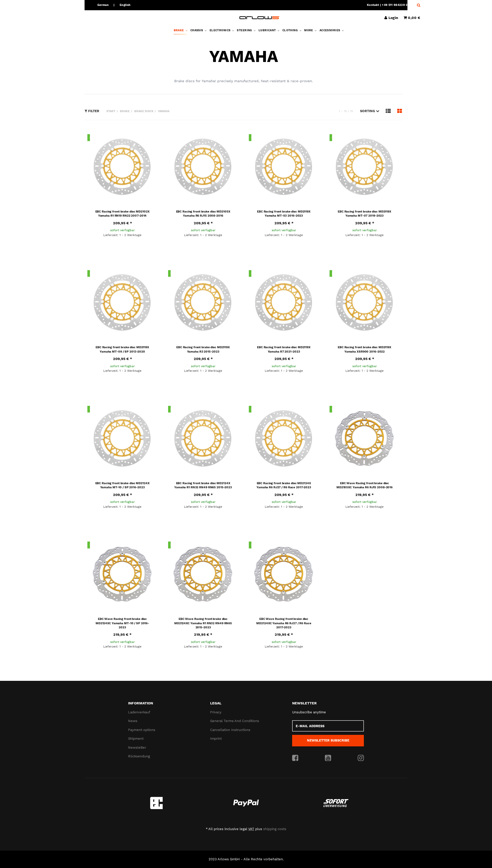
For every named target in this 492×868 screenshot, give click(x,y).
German (103, 5)
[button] (369, 111)
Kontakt (373, 5)
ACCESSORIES (330, 30)
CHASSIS (197, 30)
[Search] (417, 5)
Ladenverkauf (139, 712)
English (125, 5)
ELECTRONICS (220, 30)
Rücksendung (139, 756)
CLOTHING (290, 30)
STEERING (245, 30)
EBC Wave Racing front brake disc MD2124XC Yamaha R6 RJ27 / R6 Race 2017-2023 (283, 623)
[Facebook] (295, 758)
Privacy (215, 712)
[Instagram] (361, 758)
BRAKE (179, 30)
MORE (309, 30)
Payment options (141, 730)
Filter (93, 111)
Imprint (216, 738)
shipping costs (274, 829)
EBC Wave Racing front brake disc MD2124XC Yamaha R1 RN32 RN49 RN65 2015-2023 (203, 623)
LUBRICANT (268, 30)
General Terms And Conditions (234, 721)
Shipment (136, 738)
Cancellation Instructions (230, 730)
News (132, 721)
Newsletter (137, 747)
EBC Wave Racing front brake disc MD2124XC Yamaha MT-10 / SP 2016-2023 (122, 623)
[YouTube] (328, 758)
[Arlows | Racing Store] (259, 17)
